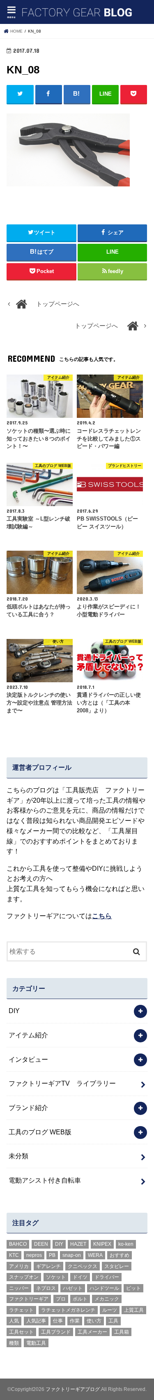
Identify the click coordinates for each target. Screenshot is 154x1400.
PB (52, 1255)
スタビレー (116, 1266)
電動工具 (36, 1343)
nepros (34, 1255)
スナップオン (24, 1277)
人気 (14, 1321)
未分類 (18, 1156)
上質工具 (134, 1310)
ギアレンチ (48, 1266)
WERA (95, 1255)
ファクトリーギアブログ (73, 1389)
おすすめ (119, 1255)
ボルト (80, 1299)
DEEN (41, 1244)
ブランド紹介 (28, 1107)
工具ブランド (56, 1332)
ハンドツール (104, 1288)
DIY (14, 1010)
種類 (14, 1343)
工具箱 (121, 1332)
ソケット (56, 1277)
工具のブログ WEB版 (40, 1132)
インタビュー (28, 1059)
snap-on (71, 1255)
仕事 (58, 1321)
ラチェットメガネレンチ (68, 1310)
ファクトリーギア (28, 1299)
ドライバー (106, 1277)
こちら (102, 915)
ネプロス (46, 1288)
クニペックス (82, 1266)
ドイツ (80, 1277)
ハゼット (73, 1288)
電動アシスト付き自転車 (45, 1180)
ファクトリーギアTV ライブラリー (62, 1083)
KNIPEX (102, 1244)
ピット (133, 1288)
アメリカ (19, 1266)
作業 (75, 1321)
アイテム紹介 (28, 1035)
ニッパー (19, 1288)
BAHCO (18, 1244)
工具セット (21, 1332)
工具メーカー (92, 1332)
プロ (61, 1299)
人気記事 (36, 1321)
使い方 (94, 1321)
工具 (113, 1321)
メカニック (106, 1299)
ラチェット (21, 1310)
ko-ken (125, 1244)
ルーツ (109, 1310)
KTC (14, 1255)
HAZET (78, 1244)
